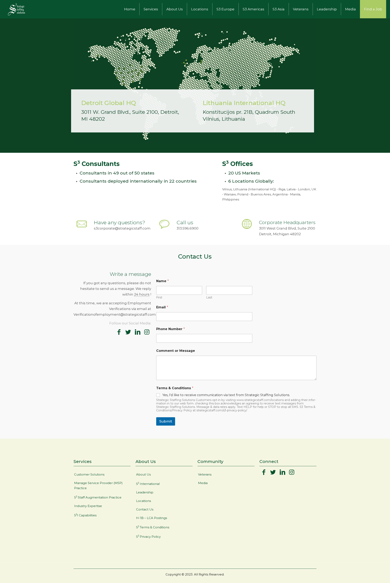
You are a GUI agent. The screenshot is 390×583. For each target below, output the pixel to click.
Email (162, 307)
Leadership (144, 492)
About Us (143, 474)
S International (148, 484)
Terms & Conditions (174, 388)
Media (203, 483)
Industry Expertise (88, 506)
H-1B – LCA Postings (151, 518)
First (159, 297)
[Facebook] (119, 332)
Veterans (204, 474)
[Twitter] (128, 332)
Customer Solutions (89, 474)
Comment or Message (175, 351)
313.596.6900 (187, 228)
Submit (165, 421)
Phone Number (170, 329)
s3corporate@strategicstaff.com (122, 228)
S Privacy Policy (148, 536)
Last (209, 297)
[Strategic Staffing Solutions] (16, 9)
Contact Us (144, 509)
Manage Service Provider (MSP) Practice (98, 485)
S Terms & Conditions (152, 527)
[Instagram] (147, 332)
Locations (143, 501)
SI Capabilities (85, 515)
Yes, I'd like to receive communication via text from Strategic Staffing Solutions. (226, 395)
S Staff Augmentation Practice (97, 497)
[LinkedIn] (137, 332)
